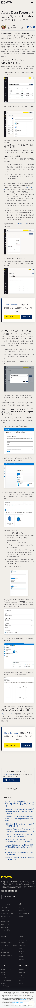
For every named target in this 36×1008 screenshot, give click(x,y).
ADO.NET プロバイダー (7, 913)
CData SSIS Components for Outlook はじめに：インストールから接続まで (19, 836)
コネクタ (3, 940)
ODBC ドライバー (5, 908)
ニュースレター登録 (6, 980)
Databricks (22, 972)
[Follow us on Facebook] (28, 27)
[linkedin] (2, 891)
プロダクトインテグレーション (9, 943)
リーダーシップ (23, 951)
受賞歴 (20, 948)
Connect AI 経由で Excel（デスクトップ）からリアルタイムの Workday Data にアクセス (19, 830)
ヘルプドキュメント (21, 224)
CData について (23, 940)
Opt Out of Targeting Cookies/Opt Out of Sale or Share (18, 1006)
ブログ (3, 975)
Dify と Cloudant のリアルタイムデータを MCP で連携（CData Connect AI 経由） (19, 841)
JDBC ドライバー (5, 910)
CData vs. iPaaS (5, 952)
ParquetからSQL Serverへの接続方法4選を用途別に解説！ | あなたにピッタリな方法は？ (19, 847)
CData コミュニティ (6, 969)
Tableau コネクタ (5, 930)
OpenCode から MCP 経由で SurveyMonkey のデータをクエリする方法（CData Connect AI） (19, 804)
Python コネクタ (5, 916)
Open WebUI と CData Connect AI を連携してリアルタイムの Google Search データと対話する (19, 819)
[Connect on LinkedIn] (34, 27)
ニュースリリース (23, 943)
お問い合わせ (26, 317)
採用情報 (21, 956)
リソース (3, 978)
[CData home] (8, 2)
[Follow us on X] (31, 27)
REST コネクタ (5, 922)
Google (21, 975)
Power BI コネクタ (6, 927)
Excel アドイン (5, 924)
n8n (20, 980)
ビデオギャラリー (5, 986)
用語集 (3, 983)
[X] (6, 891)
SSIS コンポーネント (24, 913)
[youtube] (9, 891)
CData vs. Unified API (6, 955)
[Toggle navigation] (32, 2)
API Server (4, 919)
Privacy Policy (23, 999)
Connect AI (22, 910)
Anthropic (21, 969)
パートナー (4, 950)
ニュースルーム (23, 945)
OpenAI (21, 983)
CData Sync (22, 908)
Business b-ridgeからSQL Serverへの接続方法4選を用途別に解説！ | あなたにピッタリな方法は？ (19, 811)
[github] (12, 891)
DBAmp (21, 916)
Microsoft (21, 978)
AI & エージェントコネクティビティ (9, 946)
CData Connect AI (11, 304)
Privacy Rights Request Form (19, 1002)
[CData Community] (16, 891)
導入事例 (3, 972)
